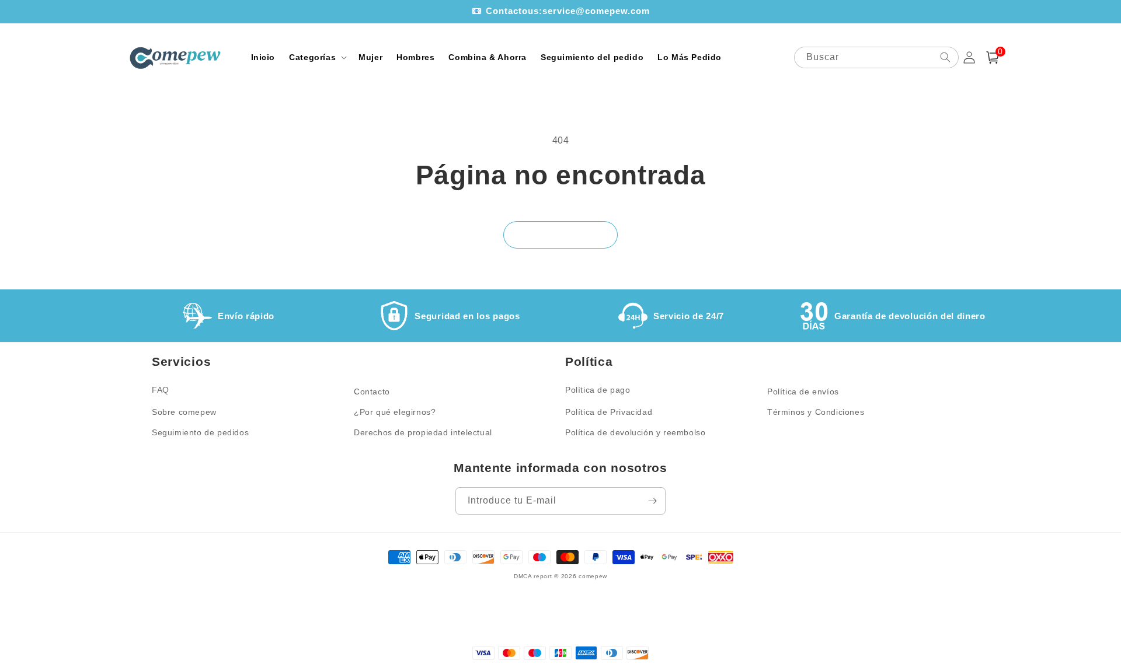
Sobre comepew (184, 412)
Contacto (372, 391)
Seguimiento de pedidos (200, 432)
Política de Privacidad (608, 412)
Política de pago (598, 389)
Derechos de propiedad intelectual (423, 432)
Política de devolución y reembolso (635, 432)
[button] (316, 57)
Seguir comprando (560, 235)
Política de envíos (803, 391)
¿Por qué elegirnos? (395, 412)
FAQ (160, 389)
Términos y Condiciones (815, 412)
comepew (593, 576)
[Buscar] (945, 57)
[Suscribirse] (652, 501)
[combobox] (876, 57)
